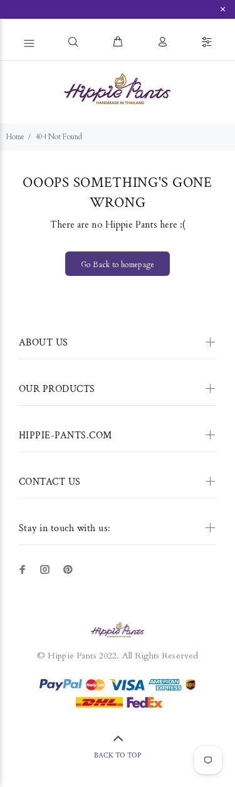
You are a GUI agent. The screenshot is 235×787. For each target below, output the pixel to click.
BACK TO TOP (117, 755)
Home (15, 137)
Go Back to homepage (117, 265)
